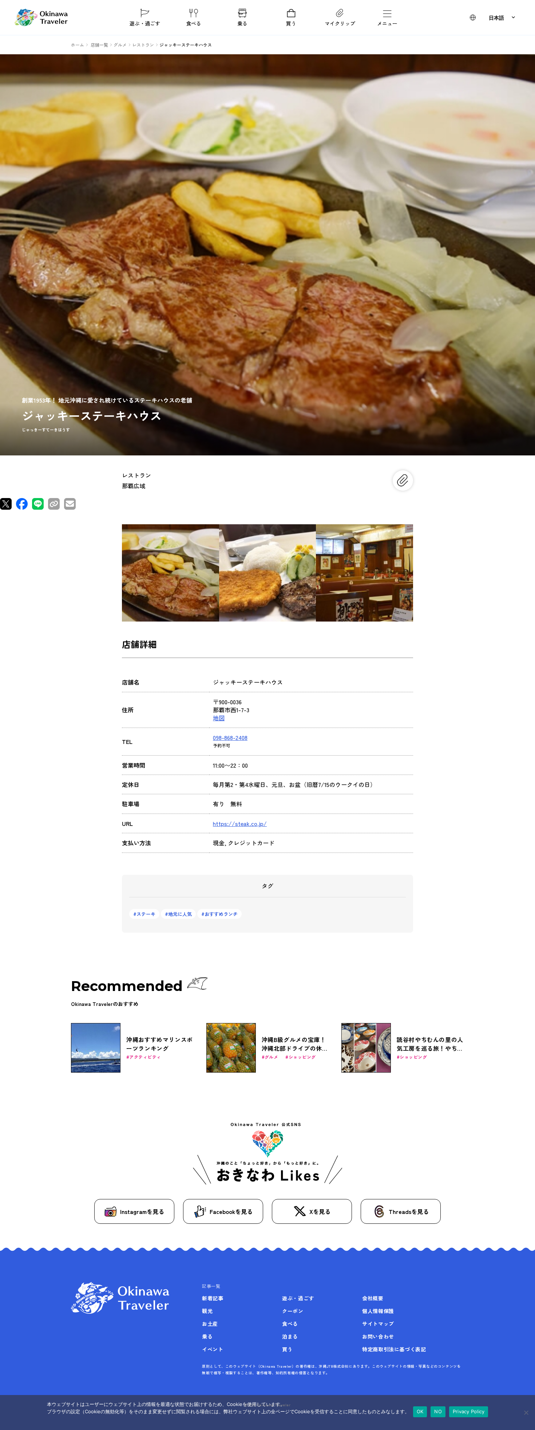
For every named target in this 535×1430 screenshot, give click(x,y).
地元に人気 (180, 913)
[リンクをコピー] (54, 504)
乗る (242, 23)
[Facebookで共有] (22, 504)
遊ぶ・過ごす (145, 23)
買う (291, 23)
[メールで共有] (70, 504)
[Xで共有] (6, 504)
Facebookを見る (231, 1211)
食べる (193, 23)
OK (420, 1411)
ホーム (77, 45)
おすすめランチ (221, 913)
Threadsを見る (409, 1211)
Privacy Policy (469, 1411)
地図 (219, 717)
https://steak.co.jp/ (240, 823)
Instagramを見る (142, 1211)
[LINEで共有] (38, 504)
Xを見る (319, 1211)
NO (438, 1411)
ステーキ (145, 913)
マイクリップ (340, 23)
